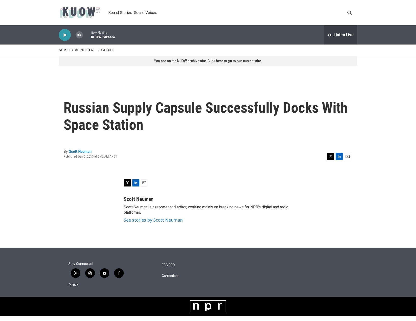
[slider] (87, 34)
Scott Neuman (80, 151)
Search (105, 50)
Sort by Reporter (76, 50)
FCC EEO (168, 265)
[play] (65, 35)
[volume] (79, 35)
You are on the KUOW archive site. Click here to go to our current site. (208, 61)
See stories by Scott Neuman (153, 220)
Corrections (170, 276)
